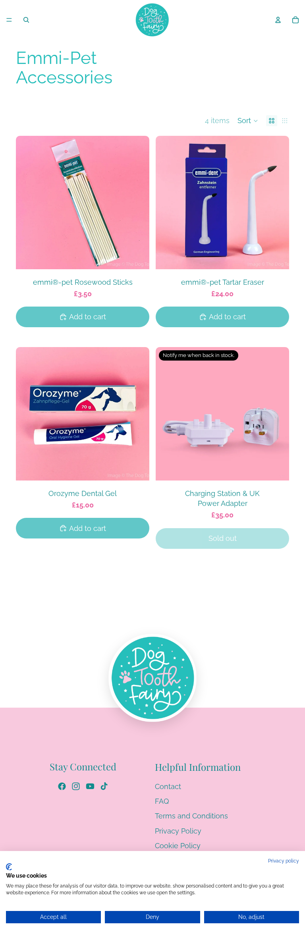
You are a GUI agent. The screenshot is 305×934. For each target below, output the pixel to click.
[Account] (278, 20)
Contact (168, 786)
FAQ (162, 801)
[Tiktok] (104, 786)
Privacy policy (283, 861)
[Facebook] (62, 786)
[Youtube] (90, 786)
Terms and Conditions (191, 816)
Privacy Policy (178, 830)
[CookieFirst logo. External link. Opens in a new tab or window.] (9, 866)
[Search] (26, 20)
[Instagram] (76, 786)
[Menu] (9, 20)
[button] (247, 120)
